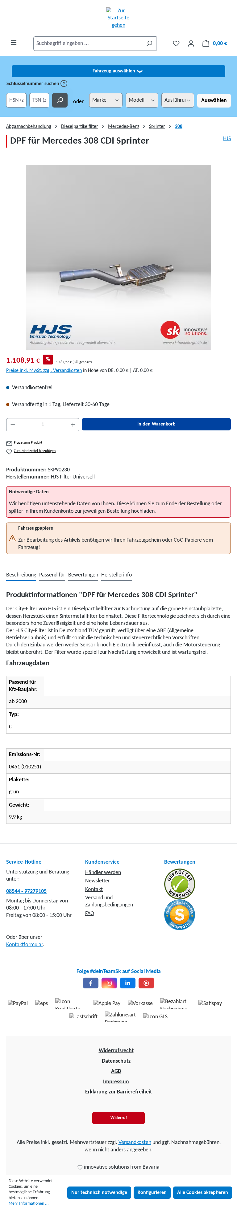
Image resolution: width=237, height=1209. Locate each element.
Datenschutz (116, 1061)
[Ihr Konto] (191, 43)
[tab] (21, 575)
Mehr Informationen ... (29, 1203)
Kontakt (94, 890)
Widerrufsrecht (116, 1051)
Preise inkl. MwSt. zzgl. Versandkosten (44, 370)
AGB (116, 1071)
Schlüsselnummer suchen (33, 83)
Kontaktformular (24, 945)
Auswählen (214, 101)
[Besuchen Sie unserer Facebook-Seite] (90, 983)
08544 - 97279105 (26, 891)
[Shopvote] (179, 915)
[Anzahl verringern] (12, 424)
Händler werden (103, 873)
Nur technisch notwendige (99, 1192)
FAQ (89, 914)
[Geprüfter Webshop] (179, 884)
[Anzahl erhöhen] (73, 424)
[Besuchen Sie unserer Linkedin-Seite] (127, 983)
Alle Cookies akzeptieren (202, 1192)
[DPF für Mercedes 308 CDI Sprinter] (118, 257)
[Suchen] (149, 43)
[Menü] (13, 42)
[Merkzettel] (176, 43)
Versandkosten (134, 1143)
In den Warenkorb (156, 424)
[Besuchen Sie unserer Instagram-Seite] (109, 983)
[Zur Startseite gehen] (118, 18)
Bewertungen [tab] (83, 575)
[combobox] (87, 43)
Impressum (116, 1082)
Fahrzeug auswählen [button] (117, 71)
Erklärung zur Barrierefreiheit (118, 1092)
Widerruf (118, 1118)
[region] (118, 257)
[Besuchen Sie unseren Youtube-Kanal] (146, 983)
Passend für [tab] (52, 575)
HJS (227, 139)
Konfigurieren (152, 1192)
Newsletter (97, 881)
